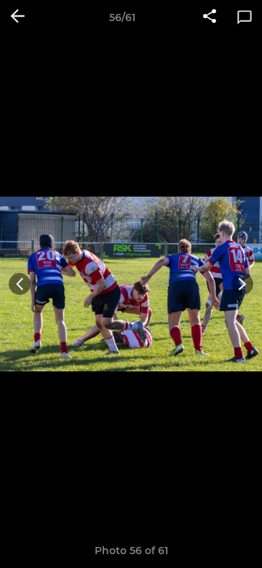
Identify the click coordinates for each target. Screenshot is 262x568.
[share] (209, 17)
